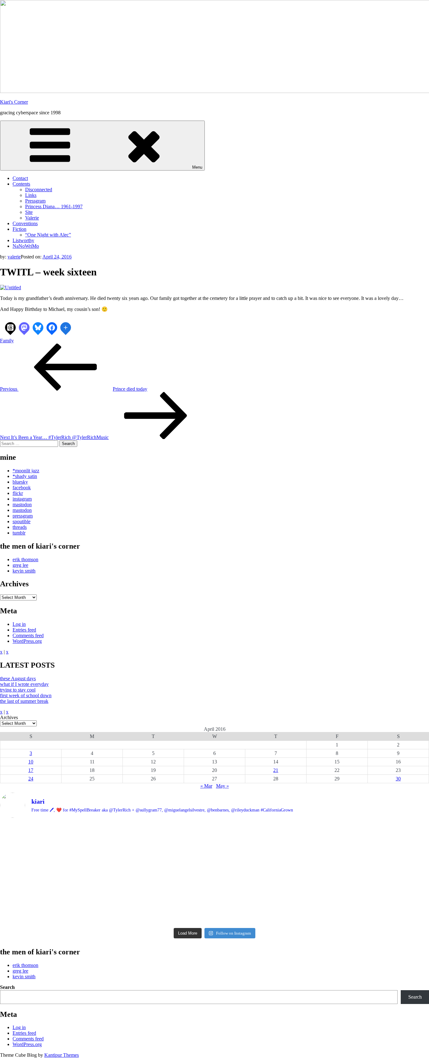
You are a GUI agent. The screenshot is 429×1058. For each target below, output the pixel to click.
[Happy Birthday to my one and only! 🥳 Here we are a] (358, 865)
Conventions (25, 223)
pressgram (23, 515)
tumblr (19, 532)
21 (275, 770)
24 (30, 778)
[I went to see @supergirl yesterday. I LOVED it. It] (214, 839)
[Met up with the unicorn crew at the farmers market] (358, 897)
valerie (14, 256)
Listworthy (23, 240)
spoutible (21, 521)
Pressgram (35, 200)
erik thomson (25, 559)
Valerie (32, 217)
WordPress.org (27, 641)
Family (7, 340)
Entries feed (24, 629)
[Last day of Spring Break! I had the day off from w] (70, 868)
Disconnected (38, 189)
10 (30, 761)
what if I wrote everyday (24, 684)
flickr (18, 493)
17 (30, 770)
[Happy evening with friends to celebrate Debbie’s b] (214, 903)
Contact (20, 178)
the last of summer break (24, 701)
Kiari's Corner (14, 102)
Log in (19, 624)
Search (7, 987)
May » (222, 786)
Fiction (19, 229)
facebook (22, 487)
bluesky (20, 482)
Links (30, 195)
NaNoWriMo (26, 246)
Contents (21, 184)
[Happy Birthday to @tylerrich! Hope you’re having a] (70, 891)
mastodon (22, 504)
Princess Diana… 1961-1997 (54, 206)
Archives (9, 717)
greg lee (20, 565)
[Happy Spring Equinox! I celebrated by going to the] (214, 868)
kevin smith (24, 570)
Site (29, 212)
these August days (18, 678)
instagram (22, 499)
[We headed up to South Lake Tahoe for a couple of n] (70, 839)
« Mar (206, 786)
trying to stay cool (17, 689)
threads (20, 527)
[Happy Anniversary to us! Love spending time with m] (358, 831)
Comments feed (28, 635)
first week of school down (26, 695)
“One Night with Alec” (48, 234)
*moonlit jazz (26, 470)
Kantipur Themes (61, 1055)
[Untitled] (10, 287)
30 (398, 778)
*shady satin (25, 476)
